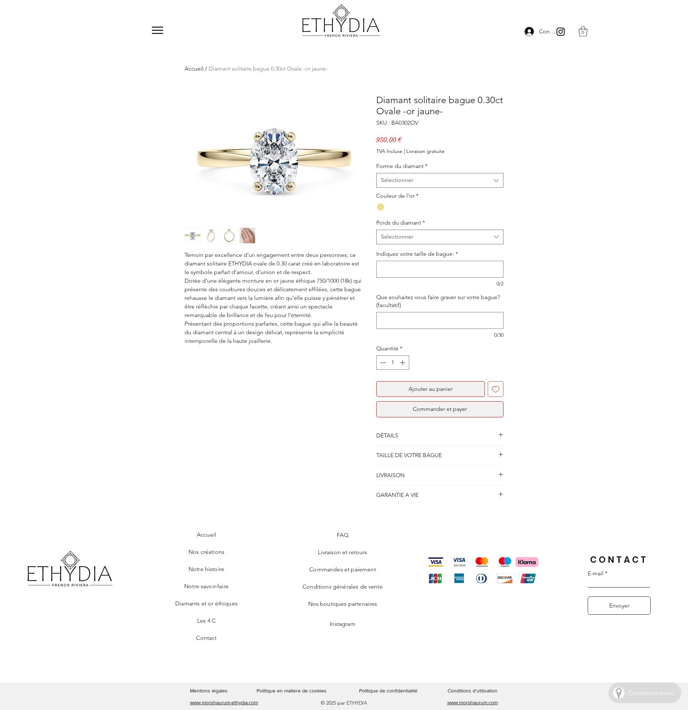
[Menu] (157, 30)
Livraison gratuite (425, 151)
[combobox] (439, 180)
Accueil (194, 68)
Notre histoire (206, 569)
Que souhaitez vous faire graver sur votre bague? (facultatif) (438, 301)
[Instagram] (560, 31)
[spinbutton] (392, 362)
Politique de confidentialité (388, 691)
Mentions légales (209, 691)
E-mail (595, 573)
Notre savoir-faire (206, 586)
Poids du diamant (400, 222)
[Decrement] (382, 362)
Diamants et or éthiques (206, 603)
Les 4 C (206, 620)
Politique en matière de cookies (292, 691)
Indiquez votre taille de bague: (417, 253)
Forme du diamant (401, 166)
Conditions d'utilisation (472, 691)
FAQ (342, 535)
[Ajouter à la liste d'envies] (495, 389)
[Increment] (403, 362)
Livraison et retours (342, 552)
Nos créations (206, 551)
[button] (583, 31)
